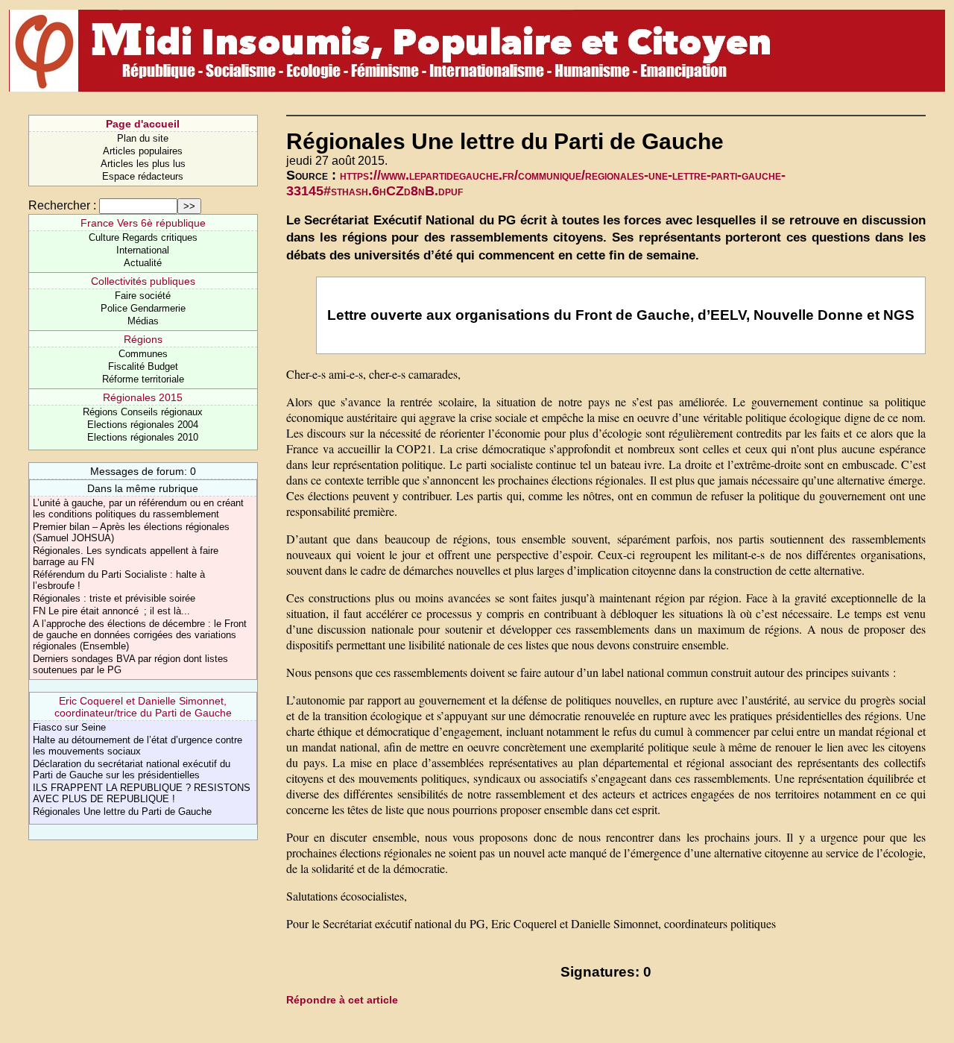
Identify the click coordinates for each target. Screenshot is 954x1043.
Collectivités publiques (143, 281)
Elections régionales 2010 (142, 437)
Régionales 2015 (143, 397)
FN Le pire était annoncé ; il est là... (111, 611)
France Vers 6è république (143, 223)
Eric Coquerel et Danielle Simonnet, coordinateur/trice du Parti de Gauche (143, 707)
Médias (143, 321)
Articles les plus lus (143, 163)
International (142, 250)
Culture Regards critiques (143, 237)
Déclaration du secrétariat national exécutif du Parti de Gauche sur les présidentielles (131, 769)
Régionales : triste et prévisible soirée (114, 598)
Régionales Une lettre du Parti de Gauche (122, 811)
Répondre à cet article (342, 1000)
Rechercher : (62, 205)
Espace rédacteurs (142, 176)
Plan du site (142, 138)
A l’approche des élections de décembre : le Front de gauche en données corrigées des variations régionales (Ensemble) (140, 635)
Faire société (143, 295)
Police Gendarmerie (143, 308)
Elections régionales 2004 (142, 424)
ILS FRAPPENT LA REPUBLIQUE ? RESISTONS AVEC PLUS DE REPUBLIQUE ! (141, 793)
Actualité (143, 262)
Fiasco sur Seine (69, 727)
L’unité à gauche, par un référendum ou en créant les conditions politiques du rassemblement (138, 508)
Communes (143, 353)
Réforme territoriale (143, 379)
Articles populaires (143, 151)
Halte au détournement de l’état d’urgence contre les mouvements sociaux (137, 745)
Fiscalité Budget (143, 366)
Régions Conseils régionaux (143, 411)
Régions (143, 339)
